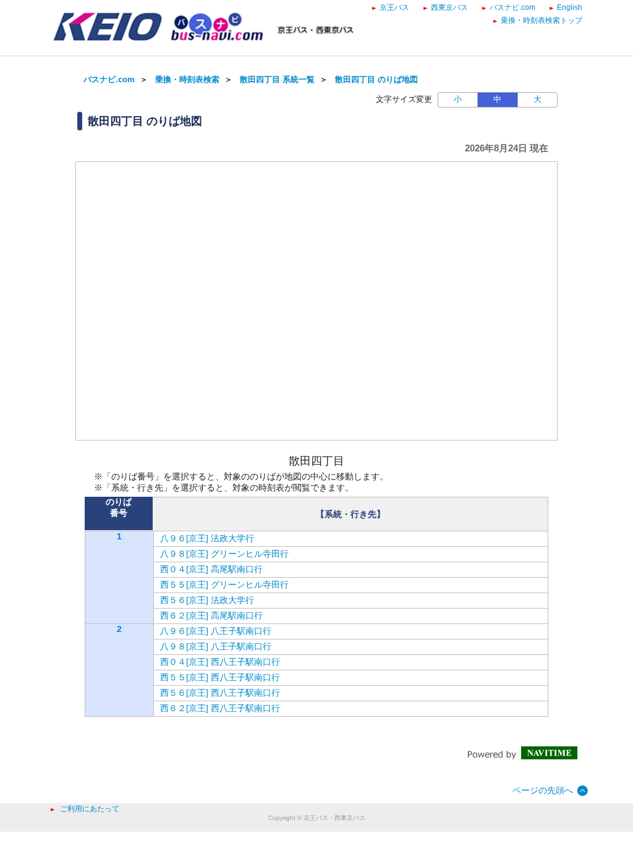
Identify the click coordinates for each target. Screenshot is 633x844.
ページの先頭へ (542, 790)
